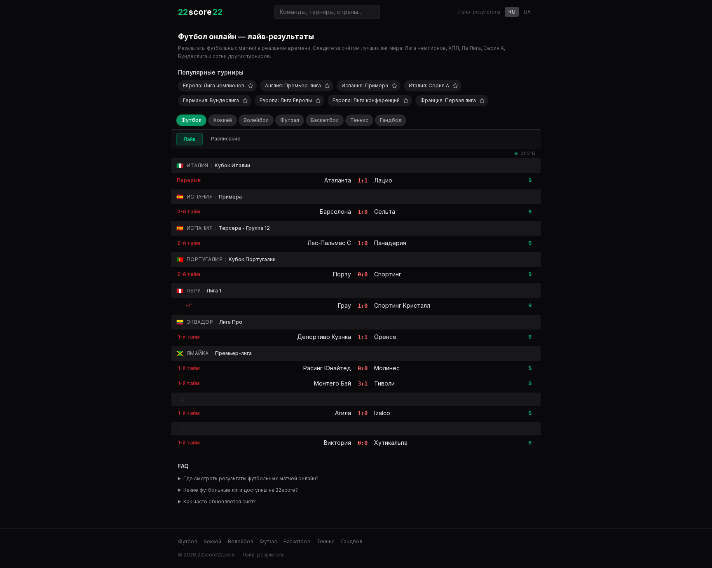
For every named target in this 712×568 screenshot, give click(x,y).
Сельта (384, 211)
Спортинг (387, 274)
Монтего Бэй (332, 383)
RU (511, 12)
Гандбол (390, 120)
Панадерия (390, 242)
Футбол (191, 120)
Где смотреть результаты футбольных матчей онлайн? (251, 478)
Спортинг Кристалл (402, 305)
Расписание (226, 139)
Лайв (189, 139)
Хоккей (222, 120)
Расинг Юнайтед (327, 368)
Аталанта (337, 180)
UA (527, 12)
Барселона (335, 211)
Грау (344, 305)
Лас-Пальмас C (329, 242)
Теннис (359, 120)
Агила (343, 412)
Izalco (382, 412)
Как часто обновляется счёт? (219, 501)
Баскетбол (325, 120)
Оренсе (385, 336)
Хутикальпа (391, 442)
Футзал (289, 120)
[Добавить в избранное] (250, 85)
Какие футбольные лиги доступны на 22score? (240, 490)
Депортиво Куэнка (324, 336)
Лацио (383, 180)
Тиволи (384, 383)
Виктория (337, 442)
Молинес (387, 368)
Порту (342, 274)
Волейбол (256, 120)
